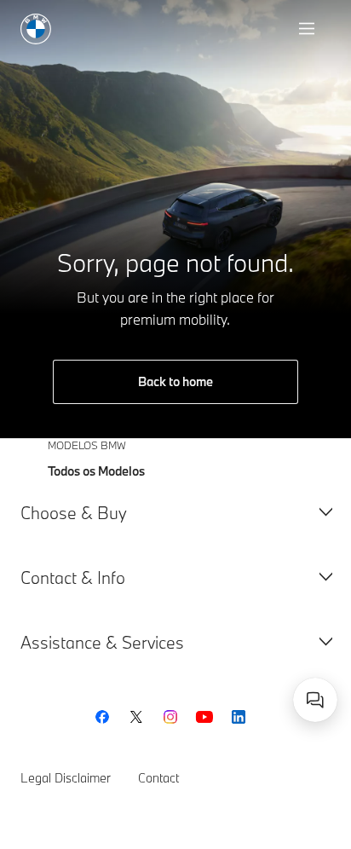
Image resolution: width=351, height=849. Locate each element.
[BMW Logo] (35, 29)
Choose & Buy (73, 512)
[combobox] (315, 700)
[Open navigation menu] (308, 29)
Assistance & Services (102, 642)
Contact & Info (72, 577)
